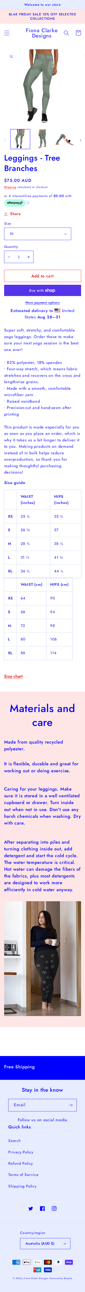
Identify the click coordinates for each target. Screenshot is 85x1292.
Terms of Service (23, 1174)
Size (7, 223)
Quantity (11, 246)
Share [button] (15, 213)
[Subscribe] (71, 1105)
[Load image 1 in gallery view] (20, 139)
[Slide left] (4, 140)
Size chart (13, 676)
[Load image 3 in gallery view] (64, 139)
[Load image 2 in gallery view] (42, 139)
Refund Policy (20, 1163)
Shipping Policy (22, 1186)
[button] (7, 33)
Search (14, 1140)
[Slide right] (80, 140)
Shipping (10, 187)
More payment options (42, 302)
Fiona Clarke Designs (36, 1278)
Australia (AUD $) (40, 1243)
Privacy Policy (20, 1152)
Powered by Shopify (61, 1278)
